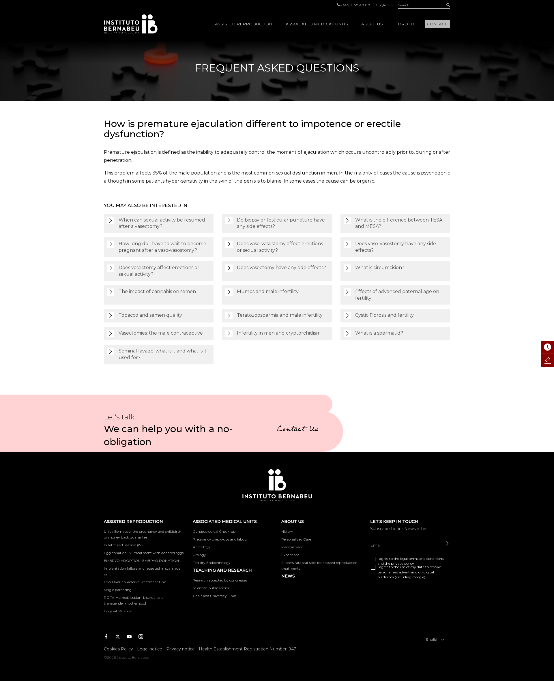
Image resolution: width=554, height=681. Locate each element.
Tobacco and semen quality (150, 315)
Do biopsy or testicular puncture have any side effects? (281, 223)
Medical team (292, 547)
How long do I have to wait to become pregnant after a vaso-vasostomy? (162, 247)
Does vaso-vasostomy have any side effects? (395, 247)
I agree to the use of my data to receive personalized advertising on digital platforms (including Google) (409, 572)
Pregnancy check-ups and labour (220, 539)
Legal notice (149, 649)
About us (372, 24)
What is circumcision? (379, 267)
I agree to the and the (410, 561)
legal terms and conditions (421, 558)
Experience (290, 555)
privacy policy (402, 563)
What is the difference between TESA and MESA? (398, 223)
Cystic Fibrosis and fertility (384, 315)
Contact (437, 24)
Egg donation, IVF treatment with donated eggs (144, 553)
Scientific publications (211, 588)
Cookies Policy (118, 649)
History (287, 531)
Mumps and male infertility (268, 291)
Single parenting (118, 590)
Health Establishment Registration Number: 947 (247, 649)
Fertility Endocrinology (212, 562)
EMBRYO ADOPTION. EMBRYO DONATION (141, 560)
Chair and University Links (214, 596)
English (383, 5)
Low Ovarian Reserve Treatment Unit (135, 582)
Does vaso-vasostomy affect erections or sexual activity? (280, 247)
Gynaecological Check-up (214, 531)
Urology (199, 555)
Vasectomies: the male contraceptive (161, 333)
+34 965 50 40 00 (355, 5)
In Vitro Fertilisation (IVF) (124, 545)
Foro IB (404, 24)
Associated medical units (317, 24)
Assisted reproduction (243, 24)
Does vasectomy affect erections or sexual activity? (159, 271)
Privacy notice (180, 649)
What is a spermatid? (379, 333)
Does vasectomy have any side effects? (281, 267)
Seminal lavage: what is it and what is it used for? (163, 354)
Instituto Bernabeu (131, 23)
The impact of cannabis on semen (157, 291)
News (288, 576)
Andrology (201, 547)
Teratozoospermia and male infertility (280, 315)
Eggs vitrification (118, 611)
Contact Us (297, 429)
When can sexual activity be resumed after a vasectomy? (162, 223)
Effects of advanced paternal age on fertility (397, 295)
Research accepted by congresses (220, 580)
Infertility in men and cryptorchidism (279, 333)
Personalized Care (296, 539)
